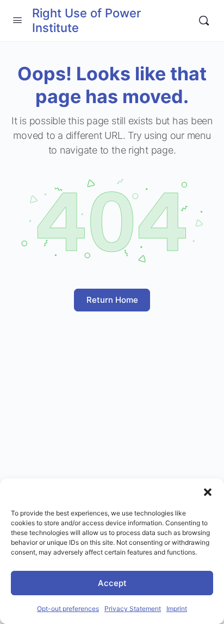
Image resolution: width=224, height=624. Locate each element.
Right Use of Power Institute (86, 20)
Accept (112, 583)
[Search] (203, 20)
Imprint (176, 608)
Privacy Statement (132, 608)
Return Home (112, 300)
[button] (207, 492)
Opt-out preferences (68, 608)
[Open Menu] (17, 19)
